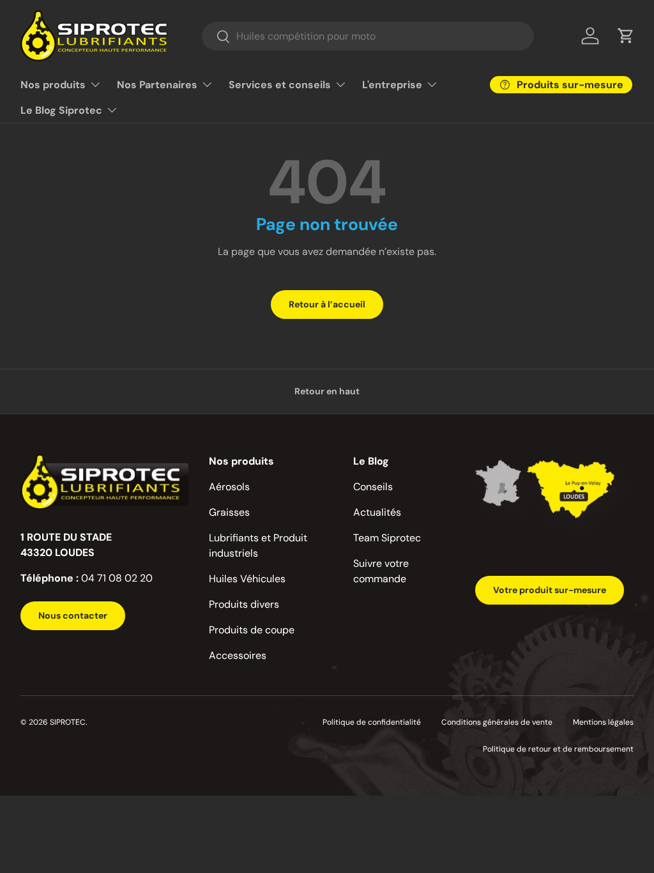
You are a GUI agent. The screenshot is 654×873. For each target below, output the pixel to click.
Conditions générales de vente (496, 722)
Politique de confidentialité (372, 722)
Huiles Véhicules (247, 578)
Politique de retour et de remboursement (558, 749)
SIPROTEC (68, 722)
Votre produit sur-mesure (549, 590)
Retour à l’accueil (327, 304)
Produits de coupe (251, 630)
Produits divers (244, 604)
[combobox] (368, 36)
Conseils (373, 486)
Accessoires (237, 655)
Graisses (229, 512)
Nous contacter (72, 615)
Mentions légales (603, 722)
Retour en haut (327, 391)
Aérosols (229, 486)
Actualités (377, 512)
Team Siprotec (387, 538)
